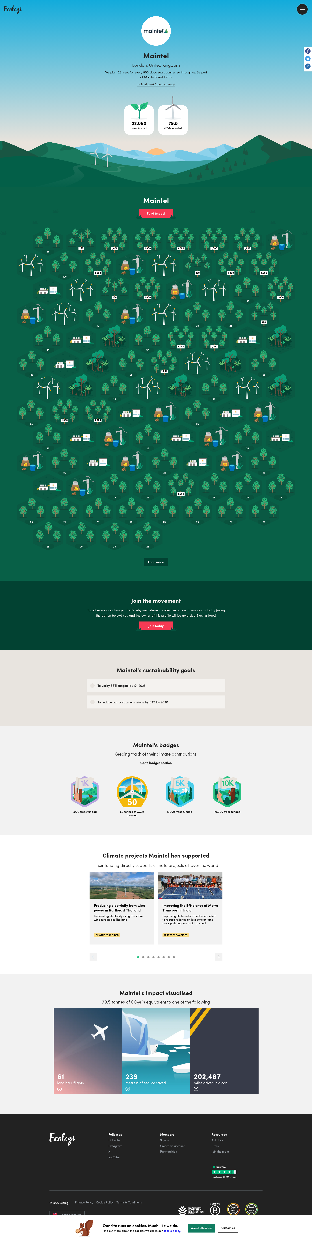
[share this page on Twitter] (308, 59)
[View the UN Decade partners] (191, 1211)
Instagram (115, 1146)
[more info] (59, 1089)
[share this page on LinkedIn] (308, 67)
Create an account (172, 1146)
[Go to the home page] (13, 10)
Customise (228, 1228)
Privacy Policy (84, 1202)
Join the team (220, 1151)
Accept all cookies (201, 1228)
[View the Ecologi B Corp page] (215, 1211)
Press (215, 1146)
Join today (156, 625)
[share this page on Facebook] (308, 51)
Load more (156, 562)
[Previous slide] (93, 957)
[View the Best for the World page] (233, 1211)
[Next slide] (218, 957)
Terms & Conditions (129, 1202)
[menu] (302, 9)
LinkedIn (114, 1140)
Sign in (164, 1140)
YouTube (114, 1157)
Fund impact (156, 213)
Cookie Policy (105, 1202)
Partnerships (168, 1151)
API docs (217, 1140)
